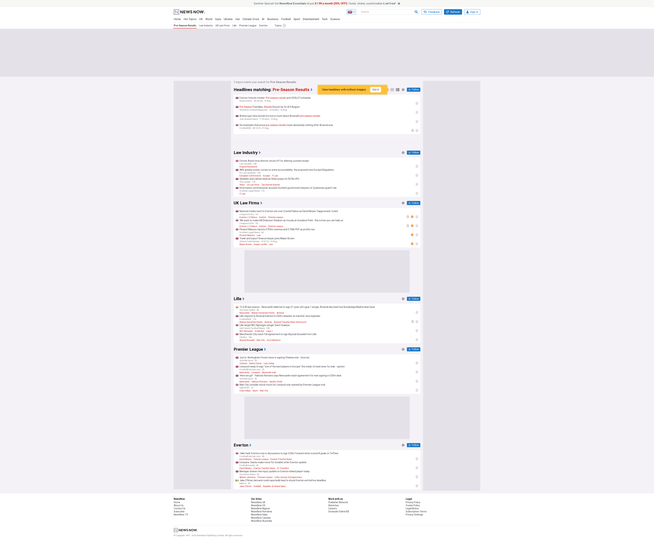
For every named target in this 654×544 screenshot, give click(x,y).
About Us (179, 505)
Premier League (247, 25)
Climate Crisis (251, 19)
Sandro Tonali (275, 382)
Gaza (218, 19)
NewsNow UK (258, 502)
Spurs (255, 391)
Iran (237, 19)
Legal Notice (412, 508)
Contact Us (179, 508)
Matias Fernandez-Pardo (263, 313)
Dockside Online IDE (338, 511)
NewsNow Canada (261, 517)
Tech (325, 19)
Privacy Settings (414, 514)
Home (177, 19)
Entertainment (311, 19)
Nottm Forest (255, 363)
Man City (261, 340)
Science (335, 19)
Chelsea (243, 363)
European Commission (250, 176)
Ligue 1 (269, 331)
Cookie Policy (413, 505)
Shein (242, 185)
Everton (263, 25)
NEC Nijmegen (246, 331)
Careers (332, 508)
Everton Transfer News (281, 459)
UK (201, 19)
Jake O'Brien (245, 486)
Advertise (333, 505)
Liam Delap (269, 363)
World (208, 19)
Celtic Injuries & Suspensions (288, 477)
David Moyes (245, 459)
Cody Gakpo (245, 391)
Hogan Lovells (260, 244)
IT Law (275, 176)
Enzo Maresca (274, 340)
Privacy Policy (413, 502)
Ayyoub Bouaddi (247, 340)
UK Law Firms (222, 25)
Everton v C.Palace (248, 217)
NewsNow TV (181, 514)
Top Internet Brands (270, 185)
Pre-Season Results (185, 25)
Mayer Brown (245, 244)
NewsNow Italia (259, 514)
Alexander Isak (269, 372)
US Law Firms (253, 185)
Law (259, 235)
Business (272, 19)
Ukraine (228, 19)
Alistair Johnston (247, 477)
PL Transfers (283, 468)
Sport (297, 19)
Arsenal (280, 313)
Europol (266, 176)
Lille (234, 25)
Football (286, 19)
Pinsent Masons (247, 235)
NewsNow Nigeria (260, 508)
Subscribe (179, 511)
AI (263, 19)
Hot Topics (190, 19)
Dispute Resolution (248, 167)
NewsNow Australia (261, 520)
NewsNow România (261, 511)
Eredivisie (259, 331)
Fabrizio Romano (259, 382)
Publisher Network (338, 502)
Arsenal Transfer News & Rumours (290, 322)
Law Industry (206, 25)
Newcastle (244, 313)
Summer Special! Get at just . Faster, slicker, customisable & (325, 3)
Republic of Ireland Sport (274, 486)
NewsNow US (258, 505)
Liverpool (256, 372)
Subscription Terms (416, 511)
